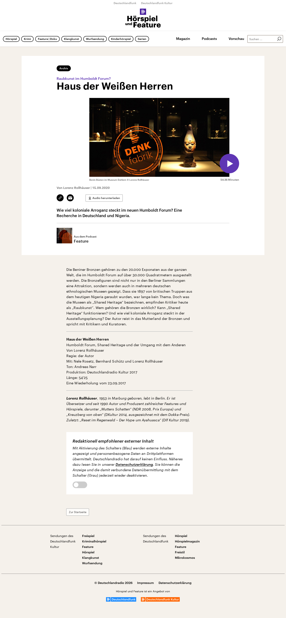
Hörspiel (11, 38)
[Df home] (121, 600)
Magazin (183, 38)
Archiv (63, 68)
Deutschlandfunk (125, 3)
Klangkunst (71, 38)
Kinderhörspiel (121, 38)
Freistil (180, 552)
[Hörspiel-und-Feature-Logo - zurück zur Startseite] (143, 18)
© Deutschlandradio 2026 (113, 583)
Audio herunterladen (106, 198)
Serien (142, 38)
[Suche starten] (279, 38)
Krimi (27, 38)
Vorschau (236, 38)
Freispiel (88, 536)
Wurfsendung (95, 38)
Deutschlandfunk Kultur (157, 3)
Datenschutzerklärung (134, 464)
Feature (87, 546)
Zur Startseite (77, 512)
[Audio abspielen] (229, 163)
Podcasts (209, 38)
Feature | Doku (47, 38)
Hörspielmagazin (187, 541)
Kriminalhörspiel (94, 541)
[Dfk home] (160, 600)
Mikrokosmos (185, 557)
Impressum (145, 583)
